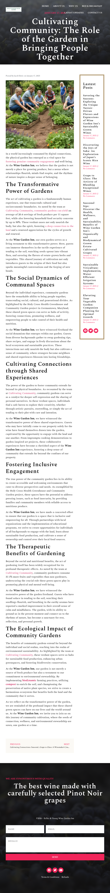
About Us (58, 6)
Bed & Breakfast (92, 6)
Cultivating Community (19, 211)
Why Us (73, 6)
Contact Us (95, 12)
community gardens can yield (51, 211)
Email (49, 824)
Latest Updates (74, 12)
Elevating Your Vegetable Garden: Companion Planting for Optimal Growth (91, 306)
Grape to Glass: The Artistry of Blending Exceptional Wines (91, 183)
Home (45, 6)
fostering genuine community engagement (30, 161)
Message (10, 836)
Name (9, 824)
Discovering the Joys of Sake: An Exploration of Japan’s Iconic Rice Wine (91, 154)
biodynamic (29, 680)
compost (11, 684)
